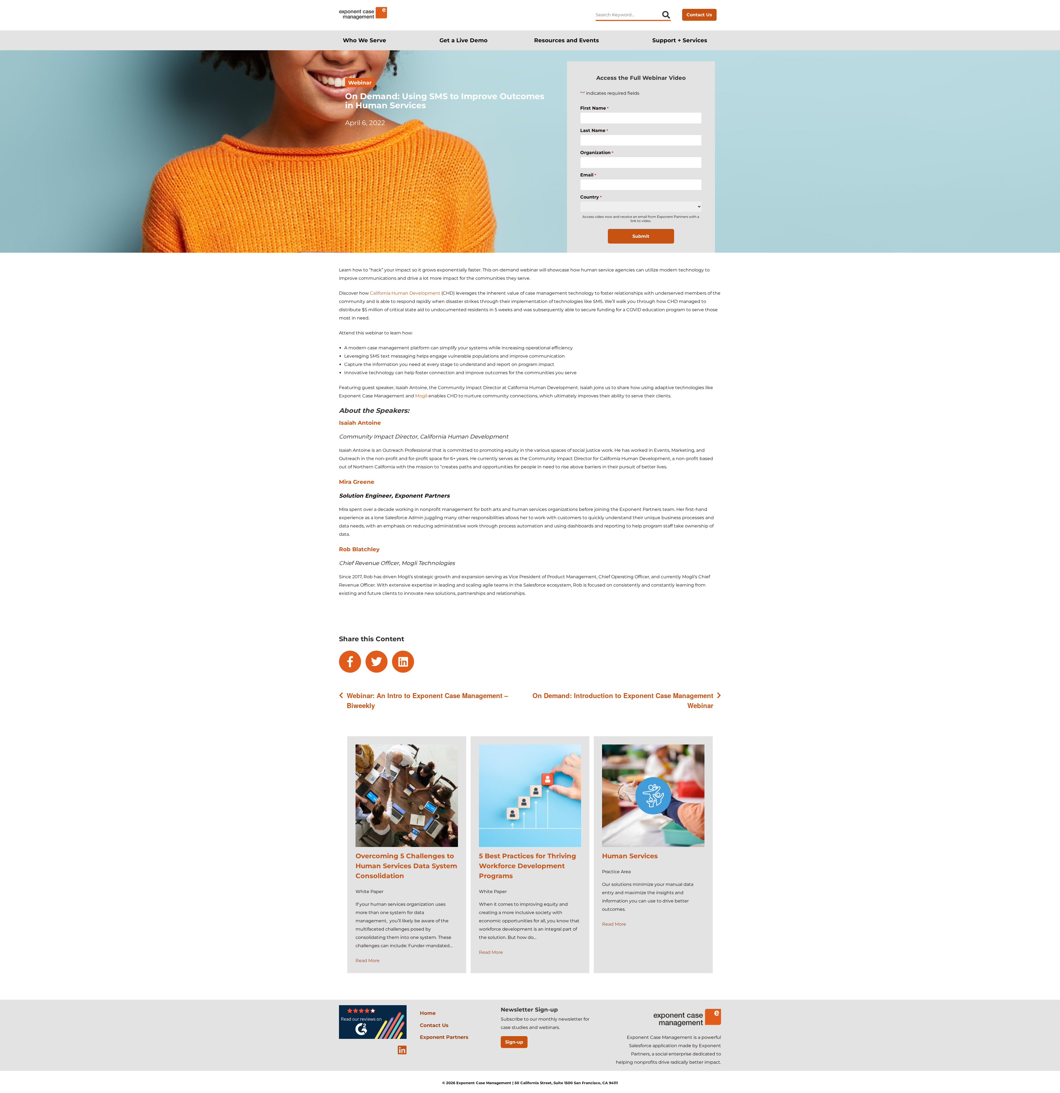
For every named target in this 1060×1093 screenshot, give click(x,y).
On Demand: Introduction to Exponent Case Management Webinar (622, 700)
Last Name (594, 130)
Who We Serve (364, 40)
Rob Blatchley (359, 549)
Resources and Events (566, 40)
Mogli (421, 395)
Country (590, 197)
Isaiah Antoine (360, 422)
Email (588, 175)
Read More (368, 960)
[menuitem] (368, 40)
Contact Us (699, 14)
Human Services (630, 856)
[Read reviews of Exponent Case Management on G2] (373, 1038)
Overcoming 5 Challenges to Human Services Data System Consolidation (406, 866)
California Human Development (405, 293)
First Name (594, 108)
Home (428, 1013)
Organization (596, 152)
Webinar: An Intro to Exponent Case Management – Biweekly (427, 700)
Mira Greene (356, 482)
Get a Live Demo (463, 40)
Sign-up (514, 1042)
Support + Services (679, 40)
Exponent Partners (444, 1037)
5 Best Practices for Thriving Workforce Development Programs (527, 866)
